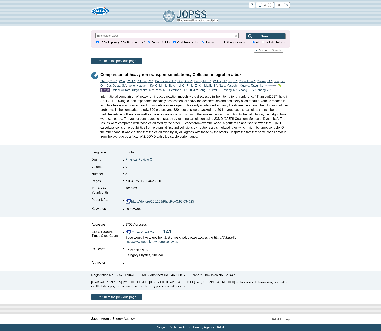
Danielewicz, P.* (165, 81)
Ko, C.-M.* (157, 85)
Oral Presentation (188, 42)
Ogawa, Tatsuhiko (251, 85)
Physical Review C (138, 159)
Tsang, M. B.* (202, 81)
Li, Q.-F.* (184, 85)
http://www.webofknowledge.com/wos (151, 241)
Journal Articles (161, 42)
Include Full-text (276, 42)
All (257, 42)
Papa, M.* (161, 90)
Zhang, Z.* (264, 90)
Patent (210, 42)
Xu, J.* (232, 81)
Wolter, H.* (220, 81)
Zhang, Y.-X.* (108, 81)
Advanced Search (270, 50)
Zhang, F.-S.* (247, 90)
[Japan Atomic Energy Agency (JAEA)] (100, 12)
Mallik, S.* (210, 85)
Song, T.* (204, 90)
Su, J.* (192, 90)
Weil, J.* (217, 90)
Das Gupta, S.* (116, 85)
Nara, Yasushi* (228, 85)
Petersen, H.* (178, 90)
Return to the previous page (116, 61)
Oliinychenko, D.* (142, 90)
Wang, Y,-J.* (127, 81)
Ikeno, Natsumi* (138, 85)
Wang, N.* (230, 90)
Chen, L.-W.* (247, 81)
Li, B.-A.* (171, 85)
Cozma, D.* (264, 81)
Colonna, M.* (145, 81)
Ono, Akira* (184, 81)
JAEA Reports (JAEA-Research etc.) (122, 42)
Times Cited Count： (151, 232)
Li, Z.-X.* (197, 85)
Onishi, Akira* (120, 90)
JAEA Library (280, 319)
